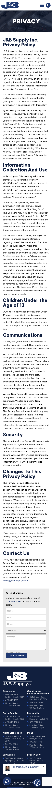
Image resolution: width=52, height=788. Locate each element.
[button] (42, 5)
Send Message (16, 655)
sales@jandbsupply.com (15, 580)
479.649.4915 (13, 601)
